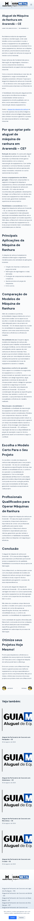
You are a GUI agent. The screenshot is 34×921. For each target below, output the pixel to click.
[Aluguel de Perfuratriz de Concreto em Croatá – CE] (17, 842)
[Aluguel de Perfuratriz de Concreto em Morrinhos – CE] (17, 801)
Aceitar (13, 917)
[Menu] (31, 4)
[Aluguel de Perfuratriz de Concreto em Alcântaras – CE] (17, 761)
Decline (21, 917)
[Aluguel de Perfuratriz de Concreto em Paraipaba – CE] (17, 720)
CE (27, 28)
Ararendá (23, 28)
